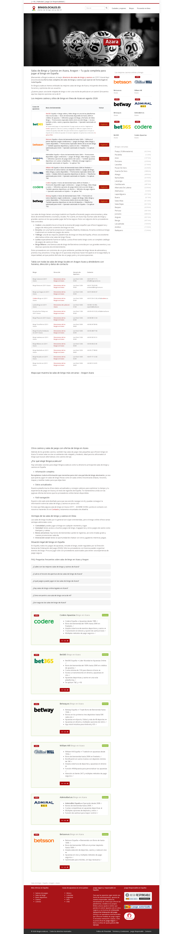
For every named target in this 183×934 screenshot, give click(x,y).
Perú (68, 899)
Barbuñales (133, 178)
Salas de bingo (36, 883)
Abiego (133, 174)
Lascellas (133, 164)
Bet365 (48, 114)
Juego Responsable (136, 931)
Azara (87, 615)
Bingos (131, 8)
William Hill (49, 168)
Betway (48, 196)
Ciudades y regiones (119, 8)
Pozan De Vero (133, 168)
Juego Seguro (111, 921)
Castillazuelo (133, 184)
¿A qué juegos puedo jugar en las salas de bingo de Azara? (56, 581)
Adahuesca (133, 191)
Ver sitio (64, 641)
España (45, 883)
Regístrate (104, 124)
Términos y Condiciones (120, 931)
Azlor (133, 158)
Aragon (51, 883)
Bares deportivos (41, 897)
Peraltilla (133, 155)
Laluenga (133, 181)
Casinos (38, 899)
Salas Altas (133, 201)
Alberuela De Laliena (133, 187)
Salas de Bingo (40, 895)
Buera (133, 197)
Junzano (133, 214)
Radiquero (133, 230)
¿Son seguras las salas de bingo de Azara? (49, 602)
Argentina (69, 897)
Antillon (133, 227)
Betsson (49, 139)
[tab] (70, 566)
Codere (48, 183)
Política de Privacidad (103, 931)
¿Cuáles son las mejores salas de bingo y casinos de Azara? (56, 567)
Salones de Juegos (41, 893)
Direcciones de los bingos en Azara (59, 280)
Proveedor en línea (143, 8)
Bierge (133, 220)
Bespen (133, 207)
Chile (68, 902)
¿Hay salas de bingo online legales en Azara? (50, 588)
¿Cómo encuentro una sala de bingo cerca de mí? (52, 595)
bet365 (48, 128)
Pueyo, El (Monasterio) (133, 151)
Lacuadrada (133, 224)
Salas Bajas (133, 204)
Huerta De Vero (133, 171)
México (68, 893)
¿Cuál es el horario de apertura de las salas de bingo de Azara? (57, 574)
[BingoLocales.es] (48, 8)
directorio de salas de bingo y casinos (77, 77)
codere (104, 298)
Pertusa (133, 210)
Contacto (55, 509)
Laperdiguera (133, 194)
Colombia (69, 895)
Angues (133, 217)
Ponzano (133, 161)
